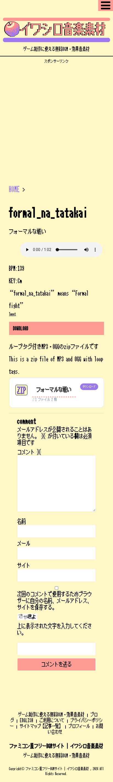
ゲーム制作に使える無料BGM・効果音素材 (51, 714)
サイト (23, 565)
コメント (29, 452)
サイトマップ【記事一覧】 (41, 726)
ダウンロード (89, 386)
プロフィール (79, 726)
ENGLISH (26, 720)
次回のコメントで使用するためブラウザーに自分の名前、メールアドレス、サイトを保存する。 (54, 601)
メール (23, 543)
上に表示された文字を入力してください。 (54, 629)
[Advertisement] (56, 120)
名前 (21, 521)
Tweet (12, 314)
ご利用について (51, 720)
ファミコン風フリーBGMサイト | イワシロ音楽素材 (56, 746)
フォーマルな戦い (54, 389)
